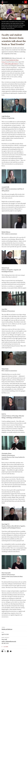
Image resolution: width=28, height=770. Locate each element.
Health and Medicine (7, 629)
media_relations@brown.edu (9, 641)
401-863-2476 (5, 643)
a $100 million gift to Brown (11, 64)
